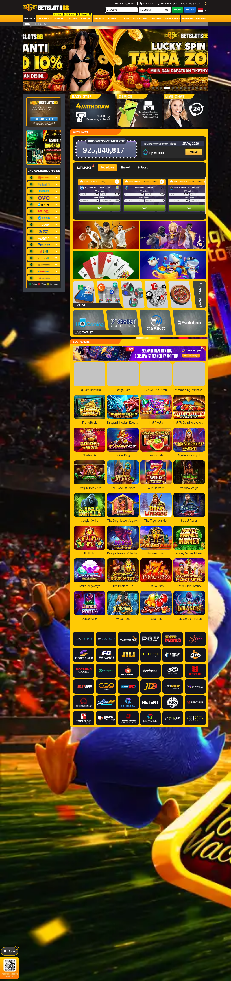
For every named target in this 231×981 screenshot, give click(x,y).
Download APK (127, 3)
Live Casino (140, 18)
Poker (112, 18)
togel (125, 18)
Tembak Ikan (171, 18)
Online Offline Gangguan (44, 284)
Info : (27, 24)
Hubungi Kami (168, 3)
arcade (99, 18)
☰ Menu (9, 951)
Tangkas (155, 18)
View (194, 149)
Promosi (201, 18)
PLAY (99, 208)
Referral (188, 18)
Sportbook (44, 18)
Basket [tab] (125, 167)
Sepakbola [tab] (107, 167)
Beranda (29, 18)
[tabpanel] (141, 195)
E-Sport (59, 18)
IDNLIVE (86, 18)
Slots (73, 18)
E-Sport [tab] (143, 167)
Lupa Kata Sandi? (191, 3)
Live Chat (148, 3)
